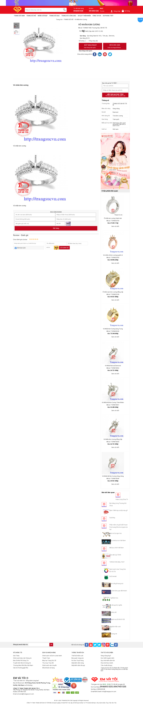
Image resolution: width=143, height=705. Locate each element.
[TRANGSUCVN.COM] (17, 12)
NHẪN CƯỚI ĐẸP (42, 15)
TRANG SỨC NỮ (31, 15)
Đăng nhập (117, 11)
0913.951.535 (114, 46)
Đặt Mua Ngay (90, 46)
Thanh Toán (46, 658)
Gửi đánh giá (64, 248)
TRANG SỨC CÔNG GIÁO (68, 15)
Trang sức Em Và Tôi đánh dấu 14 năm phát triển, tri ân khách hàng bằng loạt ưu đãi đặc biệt (114, 669)
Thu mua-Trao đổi (48, 663)
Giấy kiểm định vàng (78, 663)
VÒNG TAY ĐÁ (97, 15)
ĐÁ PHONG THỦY (108, 15)
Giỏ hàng (126, 11)
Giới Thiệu (16, 655)
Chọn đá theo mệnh (107, 663)
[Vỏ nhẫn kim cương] (16, 25)
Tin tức (102, 11)
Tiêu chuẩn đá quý (106, 665)
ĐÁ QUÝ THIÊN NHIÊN (84, 15)
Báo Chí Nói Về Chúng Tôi (21, 660)
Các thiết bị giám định (107, 658)
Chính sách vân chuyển (49, 665)
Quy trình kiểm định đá (108, 660)
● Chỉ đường (28, 685)
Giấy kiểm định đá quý (78, 665)
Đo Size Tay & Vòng (78, 660)
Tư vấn (140, 19)
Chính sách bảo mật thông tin (22, 658)
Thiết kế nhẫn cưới (77, 655)
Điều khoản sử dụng (48, 668)
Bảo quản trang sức (78, 658)
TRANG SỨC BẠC (54, 15)
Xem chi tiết (115, 226)
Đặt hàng (56, 228)
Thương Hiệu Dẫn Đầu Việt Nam (23, 665)
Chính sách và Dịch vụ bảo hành (52, 655)
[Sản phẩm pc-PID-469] (115, 161)
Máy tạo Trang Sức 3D (49, 660)
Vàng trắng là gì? (106, 655)
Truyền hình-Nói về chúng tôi (22, 663)
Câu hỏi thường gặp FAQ (20, 668)
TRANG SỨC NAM (19, 15)
